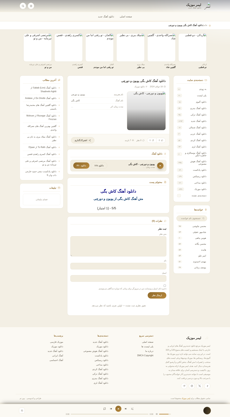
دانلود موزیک (200, 189)
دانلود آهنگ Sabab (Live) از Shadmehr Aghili (43, 89)
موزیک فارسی (56, 342)
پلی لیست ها (147, 346)
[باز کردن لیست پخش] (22, 410)
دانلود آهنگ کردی (198, 140)
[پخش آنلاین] (183, 58)
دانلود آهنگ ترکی (198, 114)
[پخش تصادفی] (132, 409)
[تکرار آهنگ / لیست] (105, 409)
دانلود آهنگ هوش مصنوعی (198, 162)
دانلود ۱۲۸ (99, 165)
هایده (203, 250)
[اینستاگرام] (192, 386)
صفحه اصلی (126, 16)
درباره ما (149, 351)
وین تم (22, 398)
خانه (205, 25)
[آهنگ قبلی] (111, 409)
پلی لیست (201, 95)
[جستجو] (23, 6)
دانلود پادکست (199, 170)
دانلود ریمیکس (199, 176)
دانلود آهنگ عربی (198, 134)
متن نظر (162, 234)
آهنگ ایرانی (57, 355)
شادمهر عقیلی (199, 232)
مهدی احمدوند (199, 261)
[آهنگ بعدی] (126, 409)
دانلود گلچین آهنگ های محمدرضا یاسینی (41, 107)
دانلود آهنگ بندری (198, 108)
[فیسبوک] (207, 386)
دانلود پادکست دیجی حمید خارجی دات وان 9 (40, 173)
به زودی (202, 89)
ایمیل (164, 273)
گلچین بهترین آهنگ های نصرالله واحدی (41, 128)
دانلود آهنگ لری (199, 146)
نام (165, 260)
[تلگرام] (184, 386)
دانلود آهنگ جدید (106, 16)
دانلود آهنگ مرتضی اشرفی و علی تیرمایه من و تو (40, 163)
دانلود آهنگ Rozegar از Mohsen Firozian (41, 117)
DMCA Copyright (145, 355)
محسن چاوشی (199, 226)
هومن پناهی (200, 238)
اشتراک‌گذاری (81, 140)
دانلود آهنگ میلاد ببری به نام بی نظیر (41, 138)
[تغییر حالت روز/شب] (31, 6)
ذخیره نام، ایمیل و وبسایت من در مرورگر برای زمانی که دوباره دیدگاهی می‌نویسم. (132, 288)
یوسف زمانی (200, 267)
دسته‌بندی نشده (199, 195)
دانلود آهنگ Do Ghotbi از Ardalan (40, 98)
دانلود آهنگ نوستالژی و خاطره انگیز (195, 154)
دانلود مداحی (200, 182)
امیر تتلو (202, 255)
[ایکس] (199, 386)
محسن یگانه (200, 244)
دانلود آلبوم (201, 102)
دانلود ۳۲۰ (81, 165)
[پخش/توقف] (118, 409)
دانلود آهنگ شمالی (197, 127)
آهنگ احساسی (56, 360)
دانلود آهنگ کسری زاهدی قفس (41, 154)
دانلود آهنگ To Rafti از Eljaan (42, 147)
